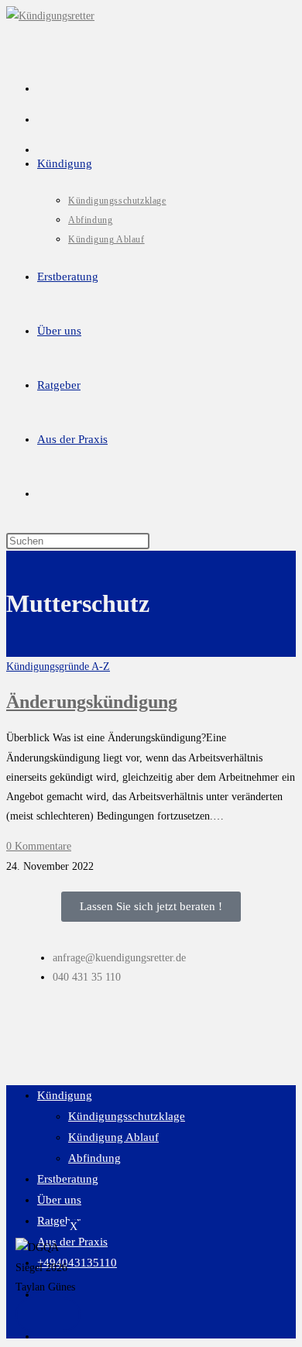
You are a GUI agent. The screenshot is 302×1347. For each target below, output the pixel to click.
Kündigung (64, 1095)
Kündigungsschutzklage (126, 1116)
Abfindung (94, 1158)
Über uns (59, 1200)
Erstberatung (67, 1179)
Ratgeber (59, 1221)
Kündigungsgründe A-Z (58, 666)
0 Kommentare (38, 846)
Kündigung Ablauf (113, 1137)
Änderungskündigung (91, 702)
